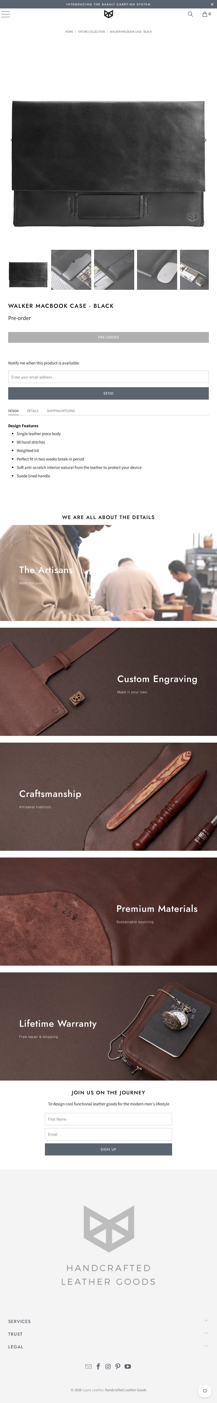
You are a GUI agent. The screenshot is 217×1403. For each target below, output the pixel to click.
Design (13, 411)
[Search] (190, 14)
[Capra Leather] (108, 14)
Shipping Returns (61, 411)
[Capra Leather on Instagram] (108, 1367)
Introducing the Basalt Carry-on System (108, 4)
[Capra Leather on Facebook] (98, 1367)
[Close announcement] (212, 5)
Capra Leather (92, 1390)
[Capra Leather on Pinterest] (118, 1367)
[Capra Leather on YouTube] (128, 1367)
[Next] (204, 140)
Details (32, 411)
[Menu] (1, 14)
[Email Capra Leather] (88, 1367)
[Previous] (12, 140)
